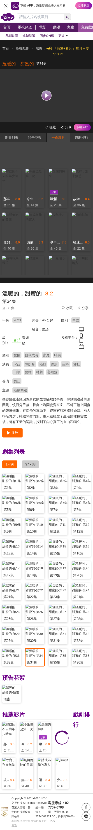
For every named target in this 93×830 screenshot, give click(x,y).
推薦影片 (58, 137)
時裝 (57, 355)
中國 (75, 320)
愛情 (17, 355)
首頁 (5, 48)
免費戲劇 (22, 48)
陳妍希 (30, 364)
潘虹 (76, 364)
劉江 (17, 381)
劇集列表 (11, 137)
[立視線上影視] (7, 17)
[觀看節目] (47, 95)
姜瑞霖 (52, 372)
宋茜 (17, 364)
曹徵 (28, 372)
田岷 (17, 372)
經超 (54, 364)
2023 (17, 320)
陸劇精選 (20, 390)
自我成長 (31, 355)
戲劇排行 (81, 137)
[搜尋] (67, 17)
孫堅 (65, 364)
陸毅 (43, 364)
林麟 (39, 372)
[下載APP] (82, 127)
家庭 (46, 355)
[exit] (5, 5)
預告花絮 (35, 137)
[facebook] (86, 807)
